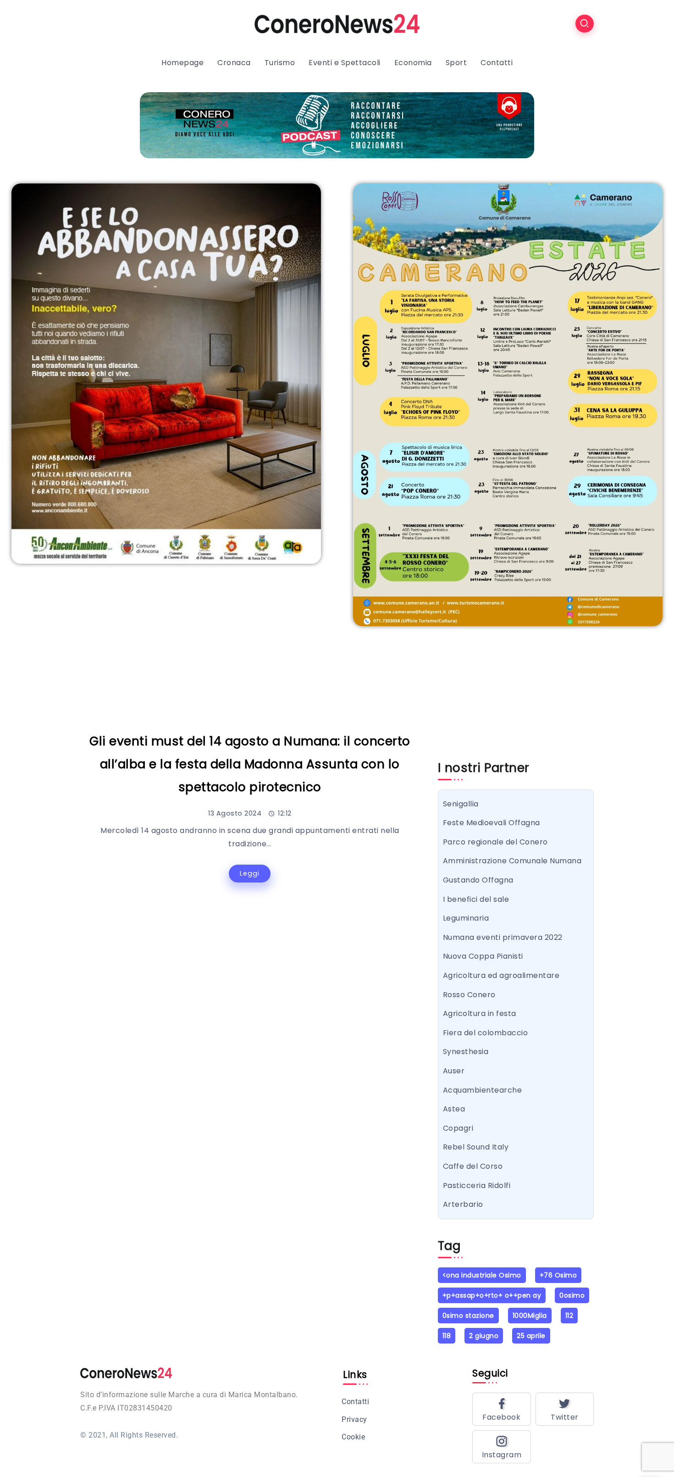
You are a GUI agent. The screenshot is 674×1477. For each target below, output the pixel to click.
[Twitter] (565, 1409)
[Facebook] (501, 1409)
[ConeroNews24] (337, 23)
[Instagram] (501, 1447)
